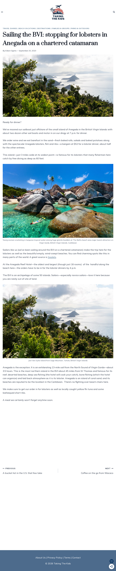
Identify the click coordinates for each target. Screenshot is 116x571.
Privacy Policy (54, 557)
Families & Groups (60, 28)
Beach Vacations (27, 28)
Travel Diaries (10, 28)
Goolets (52, 257)
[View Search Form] (114, 12)
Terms (67, 557)
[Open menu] (2, 12)
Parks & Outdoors (80, 28)
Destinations (43, 28)
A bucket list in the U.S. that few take (22, 470)
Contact (76, 557)
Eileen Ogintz (11, 51)
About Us (40, 557)
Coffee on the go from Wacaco (97, 470)
